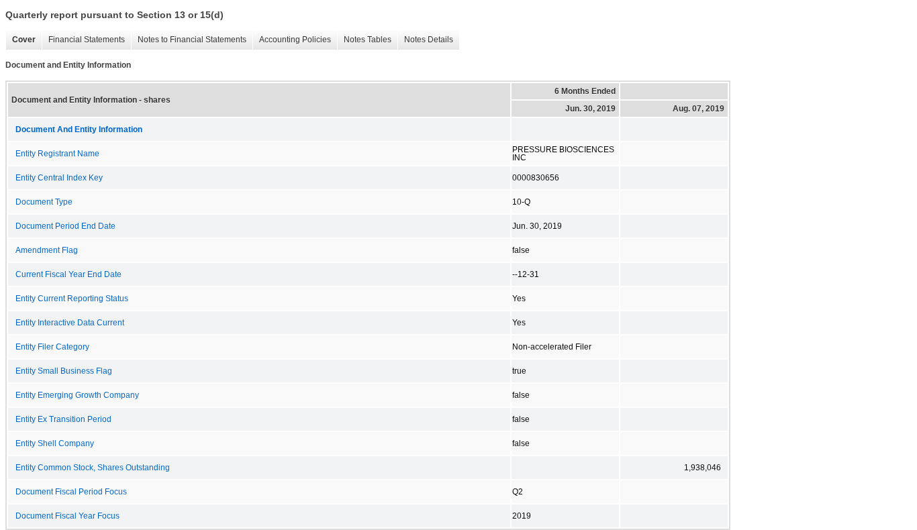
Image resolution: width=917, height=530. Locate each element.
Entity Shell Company (54, 443)
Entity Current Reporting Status (71, 299)
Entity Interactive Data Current (69, 323)
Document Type (44, 202)
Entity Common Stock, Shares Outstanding (92, 468)
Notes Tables (364, 40)
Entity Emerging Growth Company (77, 395)
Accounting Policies (291, 40)
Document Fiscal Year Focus (67, 516)
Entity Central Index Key (59, 178)
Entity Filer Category (52, 347)
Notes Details (425, 40)
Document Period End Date (65, 226)
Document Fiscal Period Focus (71, 492)
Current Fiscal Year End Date (68, 274)
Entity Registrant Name (57, 154)
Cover (20, 40)
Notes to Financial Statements (188, 40)
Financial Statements (83, 40)
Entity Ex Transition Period (63, 419)
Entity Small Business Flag (63, 371)
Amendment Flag (46, 250)
